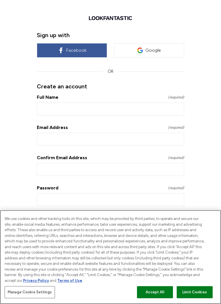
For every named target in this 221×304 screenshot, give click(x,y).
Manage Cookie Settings (30, 292)
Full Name (110, 97)
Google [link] (153, 50)
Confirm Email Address (110, 157)
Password (110, 188)
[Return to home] (110, 18)
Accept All (155, 292)
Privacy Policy (36, 280)
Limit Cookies (194, 292)
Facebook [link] (76, 50)
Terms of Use (69, 280)
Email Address (110, 127)
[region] (110, 257)
